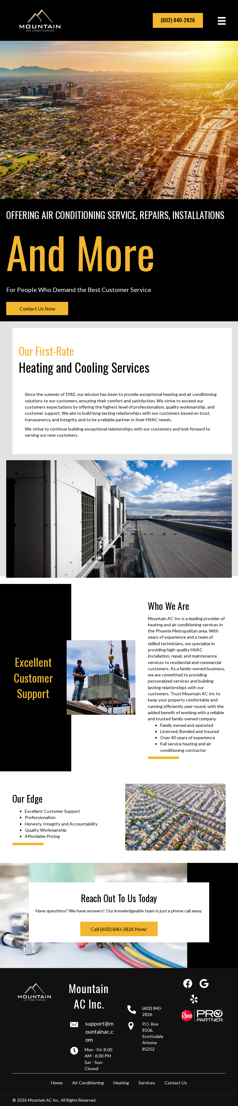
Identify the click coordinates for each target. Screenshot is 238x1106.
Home (57, 1082)
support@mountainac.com (99, 1031)
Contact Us (176, 1082)
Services (147, 1082)
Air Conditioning (88, 1082)
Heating (121, 1082)
